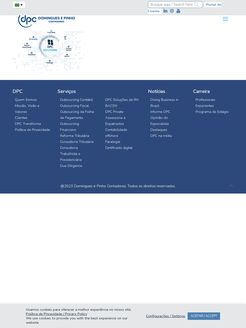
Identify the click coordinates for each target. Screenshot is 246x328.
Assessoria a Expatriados (115, 120)
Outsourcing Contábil (76, 99)
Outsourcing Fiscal (74, 105)
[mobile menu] (225, 19)
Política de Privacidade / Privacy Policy (56, 313)
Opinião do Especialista (159, 120)
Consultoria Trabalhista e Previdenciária (71, 153)
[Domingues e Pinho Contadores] (46, 19)
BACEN (111, 105)
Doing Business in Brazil (164, 102)
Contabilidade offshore (116, 132)
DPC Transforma (28, 123)
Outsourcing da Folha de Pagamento (77, 114)
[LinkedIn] (165, 11)
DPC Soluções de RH (121, 99)
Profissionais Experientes (205, 102)
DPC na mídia (161, 135)
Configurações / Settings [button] (165, 316)
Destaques (158, 129)
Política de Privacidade (32, 129)
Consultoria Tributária (76, 141)
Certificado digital (119, 147)
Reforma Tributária (74, 135)
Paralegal (112, 141)
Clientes (21, 117)
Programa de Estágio (212, 111)
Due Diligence (71, 165)
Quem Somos (26, 99)
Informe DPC (160, 111)
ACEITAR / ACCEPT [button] (204, 316)
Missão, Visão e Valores (27, 108)
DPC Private (114, 111)
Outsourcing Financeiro (69, 126)
